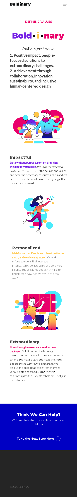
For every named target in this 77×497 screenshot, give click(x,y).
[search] (58, 4)
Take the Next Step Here (35, 438)
